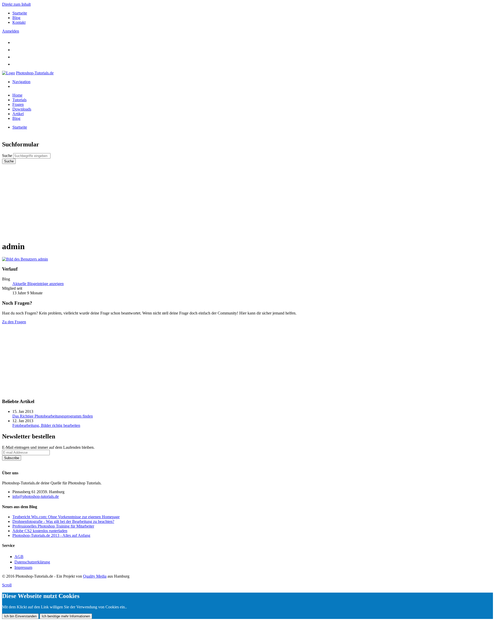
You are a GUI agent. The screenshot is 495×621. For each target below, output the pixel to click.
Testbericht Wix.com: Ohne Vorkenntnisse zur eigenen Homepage (66, 517)
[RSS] (15, 64)
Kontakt (19, 22)
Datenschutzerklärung (20, 463)
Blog (16, 17)
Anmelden (10, 31)
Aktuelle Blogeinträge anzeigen (38, 283)
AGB (18, 556)
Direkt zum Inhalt (16, 4)
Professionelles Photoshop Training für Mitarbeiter (53, 526)
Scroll (7, 585)
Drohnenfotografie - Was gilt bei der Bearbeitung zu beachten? (63, 521)
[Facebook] (15, 50)
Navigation (21, 82)
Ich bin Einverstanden (20, 616)
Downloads (21, 109)
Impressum (23, 567)
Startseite (19, 13)
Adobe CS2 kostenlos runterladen (39, 531)
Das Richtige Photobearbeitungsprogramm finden (52, 416)
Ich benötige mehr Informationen (66, 616)
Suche (7, 155)
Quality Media (94, 576)
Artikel (18, 114)
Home (17, 95)
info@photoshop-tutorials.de (35, 496)
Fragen (18, 104)
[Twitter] (15, 42)
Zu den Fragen (14, 322)
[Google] (15, 57)
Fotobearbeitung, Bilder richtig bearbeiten (46, 425)
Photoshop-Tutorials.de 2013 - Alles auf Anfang (51, 535)
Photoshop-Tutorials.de (35, 73)
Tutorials (19, 100)
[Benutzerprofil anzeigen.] (25, 259)
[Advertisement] (156, 200)
